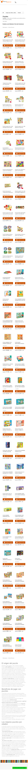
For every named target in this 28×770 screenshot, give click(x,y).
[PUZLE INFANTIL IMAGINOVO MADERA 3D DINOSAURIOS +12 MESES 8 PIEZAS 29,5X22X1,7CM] (20, 617)
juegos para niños (15, 749)
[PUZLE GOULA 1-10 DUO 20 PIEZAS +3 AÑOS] (8, 358)
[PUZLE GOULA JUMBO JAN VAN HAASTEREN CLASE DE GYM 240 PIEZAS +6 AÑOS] (8, 401)
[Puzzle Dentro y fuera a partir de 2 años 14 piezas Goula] (20, 229)
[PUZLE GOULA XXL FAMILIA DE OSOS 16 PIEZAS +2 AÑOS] (20, 315)
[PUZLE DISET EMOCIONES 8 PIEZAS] (20, 337)
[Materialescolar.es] (5, 1)
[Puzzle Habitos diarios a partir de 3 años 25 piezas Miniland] (8, 229)
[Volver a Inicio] (3, 13)
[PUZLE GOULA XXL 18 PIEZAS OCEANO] (20, 466)
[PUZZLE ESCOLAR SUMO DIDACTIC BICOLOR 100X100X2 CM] (8, 272)
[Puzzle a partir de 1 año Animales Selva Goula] (8, 120)
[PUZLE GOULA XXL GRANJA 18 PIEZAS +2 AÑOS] (8, 423)
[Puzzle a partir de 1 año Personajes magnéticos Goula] (20, 185)
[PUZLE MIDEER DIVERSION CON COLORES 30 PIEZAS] (8, 509)
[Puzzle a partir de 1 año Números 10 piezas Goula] (20, 120)
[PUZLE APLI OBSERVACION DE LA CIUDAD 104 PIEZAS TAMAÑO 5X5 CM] (8, 553)
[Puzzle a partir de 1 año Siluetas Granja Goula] (20, 34)
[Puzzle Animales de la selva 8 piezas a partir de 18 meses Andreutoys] (20, 142)
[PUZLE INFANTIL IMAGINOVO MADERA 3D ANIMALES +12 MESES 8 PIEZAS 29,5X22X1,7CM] (8, 639)
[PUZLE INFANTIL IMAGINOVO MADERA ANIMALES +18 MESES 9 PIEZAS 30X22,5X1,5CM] (20, 596)
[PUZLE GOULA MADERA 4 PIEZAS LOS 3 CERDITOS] (20, 445)
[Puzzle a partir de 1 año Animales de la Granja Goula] (20, 77)
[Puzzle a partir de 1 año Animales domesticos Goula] (8, 56)
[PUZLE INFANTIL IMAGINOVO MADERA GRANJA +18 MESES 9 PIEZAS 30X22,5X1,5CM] (8, 574)
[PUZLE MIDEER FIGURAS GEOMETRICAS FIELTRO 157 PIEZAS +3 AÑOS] (20, 293)
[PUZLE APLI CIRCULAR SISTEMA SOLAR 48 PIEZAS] (8, 445)
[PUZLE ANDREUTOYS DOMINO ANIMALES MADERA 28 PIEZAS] (8, 337)
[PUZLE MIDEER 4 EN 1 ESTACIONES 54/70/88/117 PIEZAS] (8, 531)
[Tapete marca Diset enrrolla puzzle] (8, 77)
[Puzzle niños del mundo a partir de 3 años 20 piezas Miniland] (20, 207)
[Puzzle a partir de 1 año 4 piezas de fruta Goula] (8, 207)
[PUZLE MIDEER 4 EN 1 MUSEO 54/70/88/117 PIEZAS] (20, 531)
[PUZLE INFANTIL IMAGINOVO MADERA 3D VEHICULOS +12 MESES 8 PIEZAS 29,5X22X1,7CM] (8, 617)
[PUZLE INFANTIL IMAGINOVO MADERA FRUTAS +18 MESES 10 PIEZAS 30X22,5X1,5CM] (20, 574)
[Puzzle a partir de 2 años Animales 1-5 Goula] (20, 99)
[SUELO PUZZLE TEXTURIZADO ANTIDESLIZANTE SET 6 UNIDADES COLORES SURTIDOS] (20, 639)
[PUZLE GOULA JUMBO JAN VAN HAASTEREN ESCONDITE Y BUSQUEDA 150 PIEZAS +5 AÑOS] (20, 401)
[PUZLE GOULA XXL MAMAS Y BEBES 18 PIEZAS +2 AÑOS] (20, 423)
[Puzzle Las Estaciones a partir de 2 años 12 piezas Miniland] (8, 250)
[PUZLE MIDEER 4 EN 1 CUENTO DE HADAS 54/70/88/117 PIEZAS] (20, 509)
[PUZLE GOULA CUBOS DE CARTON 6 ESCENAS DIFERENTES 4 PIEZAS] (20, 358)
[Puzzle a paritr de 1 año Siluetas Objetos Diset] (8, 34)
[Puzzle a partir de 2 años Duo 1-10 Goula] (20, 56)
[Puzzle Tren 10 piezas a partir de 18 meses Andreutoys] (20, 164)
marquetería (21, 677)
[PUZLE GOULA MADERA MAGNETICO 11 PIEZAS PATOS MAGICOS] (8, 466)
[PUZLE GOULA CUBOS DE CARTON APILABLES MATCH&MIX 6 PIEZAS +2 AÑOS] (20, 380)
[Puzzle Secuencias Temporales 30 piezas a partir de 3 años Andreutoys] (8, 185)
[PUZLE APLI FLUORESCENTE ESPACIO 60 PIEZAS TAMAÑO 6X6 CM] (20, 553)
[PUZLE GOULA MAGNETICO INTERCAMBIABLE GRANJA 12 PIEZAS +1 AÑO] (8, 293)
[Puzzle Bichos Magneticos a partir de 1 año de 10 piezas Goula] (8, 142)
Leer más (5, 21)
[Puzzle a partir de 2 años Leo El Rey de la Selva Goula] (8, 99)
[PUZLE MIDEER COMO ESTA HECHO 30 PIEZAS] (20, 488)
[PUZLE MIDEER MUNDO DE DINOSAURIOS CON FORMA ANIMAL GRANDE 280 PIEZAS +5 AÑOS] (8, 315)
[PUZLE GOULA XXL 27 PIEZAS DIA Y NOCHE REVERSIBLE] (8, 488)
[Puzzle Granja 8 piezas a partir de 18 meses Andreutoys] (8, 164)
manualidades (9, 754)
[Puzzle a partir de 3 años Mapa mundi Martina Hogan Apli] (20, 250)
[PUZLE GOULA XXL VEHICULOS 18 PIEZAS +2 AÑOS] (20, 272)
